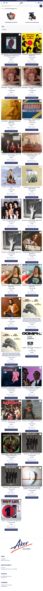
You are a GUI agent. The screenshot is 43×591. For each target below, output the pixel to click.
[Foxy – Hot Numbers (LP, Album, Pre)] (11, 209)
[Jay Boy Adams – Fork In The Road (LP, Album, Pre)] (32, 241)
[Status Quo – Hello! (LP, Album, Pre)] (32, 443)
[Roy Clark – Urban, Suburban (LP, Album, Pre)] (32, 410)
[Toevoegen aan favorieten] (20, 35)
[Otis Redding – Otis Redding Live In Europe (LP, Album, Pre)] (11, 376)
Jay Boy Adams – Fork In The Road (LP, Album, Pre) (32, 253)
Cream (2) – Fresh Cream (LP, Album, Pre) (11, 154)
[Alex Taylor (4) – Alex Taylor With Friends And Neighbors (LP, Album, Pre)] (11, 43)
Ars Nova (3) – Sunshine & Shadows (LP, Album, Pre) (32, 55)
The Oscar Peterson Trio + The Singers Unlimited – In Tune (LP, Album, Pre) (32, 488)
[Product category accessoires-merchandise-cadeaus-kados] (32, 18)
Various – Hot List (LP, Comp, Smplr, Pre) (11, 520)
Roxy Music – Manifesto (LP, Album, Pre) (11, 421)
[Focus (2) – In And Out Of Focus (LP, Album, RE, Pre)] (32, 176)
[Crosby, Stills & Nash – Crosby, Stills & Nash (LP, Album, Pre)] (32, 143)
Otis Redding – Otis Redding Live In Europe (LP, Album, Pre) (11, 388)
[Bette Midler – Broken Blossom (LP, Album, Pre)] (11, 76)
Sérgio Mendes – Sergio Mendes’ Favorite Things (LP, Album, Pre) (11, 455)
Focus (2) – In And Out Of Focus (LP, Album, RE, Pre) (32, 188)
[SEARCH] (41, 6)
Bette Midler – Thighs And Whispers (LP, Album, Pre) (11, 121)
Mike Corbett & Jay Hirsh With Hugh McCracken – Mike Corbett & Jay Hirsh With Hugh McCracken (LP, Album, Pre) (32, 320)
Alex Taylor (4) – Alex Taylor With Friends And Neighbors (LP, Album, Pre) (11, 55)
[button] (11, 65)
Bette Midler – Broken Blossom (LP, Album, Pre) (11, 88)
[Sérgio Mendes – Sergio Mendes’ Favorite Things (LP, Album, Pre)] (11, 443)
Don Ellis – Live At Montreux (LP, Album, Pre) (11, 187)
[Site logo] (21, 3)
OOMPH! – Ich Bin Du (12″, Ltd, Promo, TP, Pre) (31, 348)
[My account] (36, 3)
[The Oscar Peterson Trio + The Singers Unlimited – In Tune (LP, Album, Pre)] (32, 476)
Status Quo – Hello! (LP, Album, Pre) (31, 453)
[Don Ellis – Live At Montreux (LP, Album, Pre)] (11, 176)
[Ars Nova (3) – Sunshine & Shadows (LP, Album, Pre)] (32, 43)
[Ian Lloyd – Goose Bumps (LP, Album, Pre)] (32, 209)
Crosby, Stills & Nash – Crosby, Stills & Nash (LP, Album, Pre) (32, 154)
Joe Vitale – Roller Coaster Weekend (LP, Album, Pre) (11, 286)
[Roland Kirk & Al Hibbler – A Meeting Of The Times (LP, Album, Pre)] (32, 376)
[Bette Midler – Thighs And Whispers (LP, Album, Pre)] (11, 109)
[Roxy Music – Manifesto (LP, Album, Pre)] (11, 410)
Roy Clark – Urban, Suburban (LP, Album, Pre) (31, 421)
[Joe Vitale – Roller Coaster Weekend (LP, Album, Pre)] (11, 274)
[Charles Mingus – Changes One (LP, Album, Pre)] (32, 109)
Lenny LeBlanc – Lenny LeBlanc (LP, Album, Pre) (11, 319)
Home (2, 8)
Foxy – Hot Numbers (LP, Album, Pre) (11, 220)
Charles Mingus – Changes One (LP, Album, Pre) (31, 120)
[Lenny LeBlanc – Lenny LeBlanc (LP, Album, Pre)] (11, 307)
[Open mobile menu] (1, 3)
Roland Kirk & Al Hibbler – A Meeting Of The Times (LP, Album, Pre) (32, 388)
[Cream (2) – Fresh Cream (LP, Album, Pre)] (11, 143)
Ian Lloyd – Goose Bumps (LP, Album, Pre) (31, 220)
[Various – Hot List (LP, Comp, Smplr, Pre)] (11, 509)
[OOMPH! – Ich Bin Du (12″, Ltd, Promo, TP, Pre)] (32, 339)
